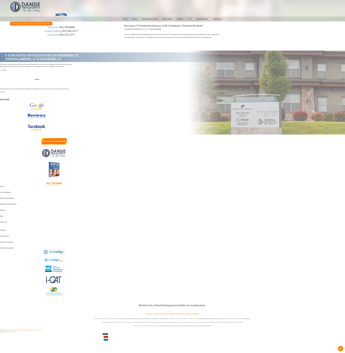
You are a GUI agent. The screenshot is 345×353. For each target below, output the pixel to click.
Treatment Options (150, 19)
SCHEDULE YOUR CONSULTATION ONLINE (31, 23)
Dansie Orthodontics (134, 29)
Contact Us (217, 19)
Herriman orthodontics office (185, 325)
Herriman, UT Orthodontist (21, 330)
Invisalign (200, 318)
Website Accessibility (7, 248)
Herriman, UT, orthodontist (126, 318)
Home (125, 19)
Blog (190, 19)
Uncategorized (155, 29)
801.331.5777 (67, 34)
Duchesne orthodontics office (203, 325)
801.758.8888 (67, 27)
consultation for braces (166, 325)
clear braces (222, 318)
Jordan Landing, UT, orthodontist (141, 318)
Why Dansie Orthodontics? (8, 204)
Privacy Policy (4, 236)
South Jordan (169, 314)
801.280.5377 (70, 30)
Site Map (3, 230)
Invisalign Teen (206, 318)
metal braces (214, 318)
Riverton (188, 314)
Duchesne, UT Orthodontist (35, 330)
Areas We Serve (202, 19)
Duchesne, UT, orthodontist (159, 318)
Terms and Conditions (6, 242)
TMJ (242, 318)
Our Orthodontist (5, 192)
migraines (247, 318)
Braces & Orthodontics (7, 198)
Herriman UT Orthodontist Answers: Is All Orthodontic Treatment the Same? (163, 25)
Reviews (180, 19)
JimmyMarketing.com (11, 331)
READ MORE (4, 100)
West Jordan (158, 314)
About (134, 19)
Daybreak (196, 314)
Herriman (149, 314)
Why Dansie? (167, 19)
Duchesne (179, 314)
